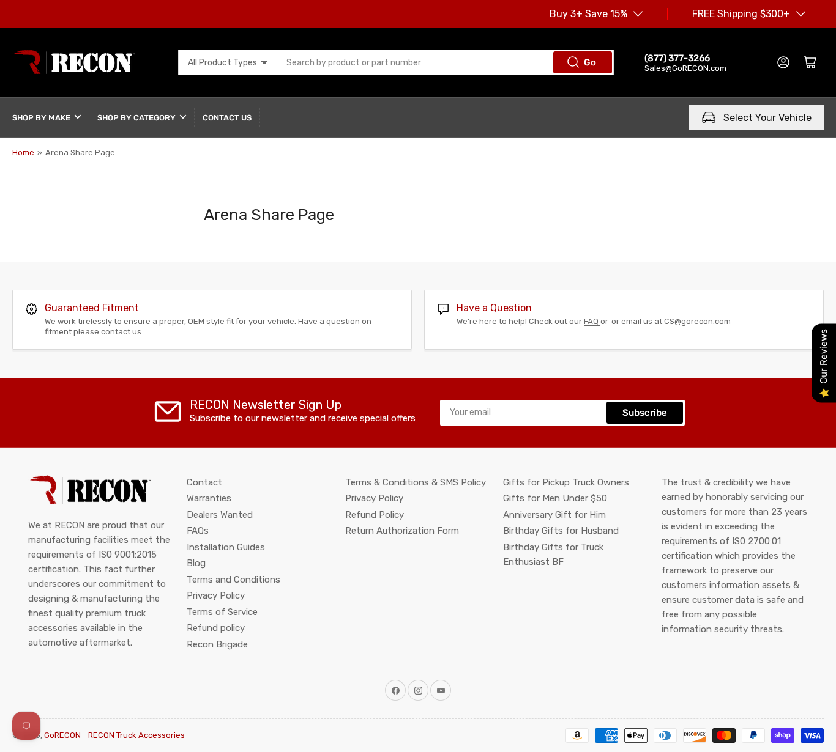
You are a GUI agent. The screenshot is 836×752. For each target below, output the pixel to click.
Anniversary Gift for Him (554, 514)
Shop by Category (136, 117)
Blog (196, 563)
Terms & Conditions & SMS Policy (415, 482)
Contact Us (227, 117)
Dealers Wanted (220, 514)
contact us (121, 331)
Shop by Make (41, 117)
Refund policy (216, 627)
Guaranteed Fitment (92, 308)
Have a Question (494, 308)
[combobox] (445, 62)
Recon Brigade (217, 644)
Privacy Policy (216, 595)
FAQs (198, 530)
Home (23, 152)
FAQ (592, 321)
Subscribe (644, 412)
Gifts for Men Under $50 (555, 498)
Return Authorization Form (402, 530)
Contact (204, 482)
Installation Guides (226, 547)
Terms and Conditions (233, 579)
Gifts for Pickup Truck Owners (566, 482)
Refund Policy (374, 514)
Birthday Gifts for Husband (561, 530)
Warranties (209, 498)
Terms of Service (222, 611)
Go (590, 62)
